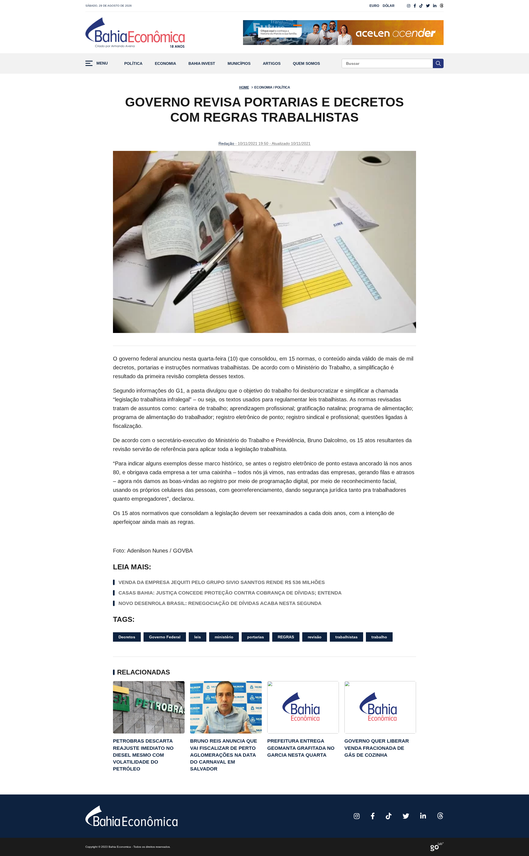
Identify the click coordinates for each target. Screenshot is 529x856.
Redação (226, 143)
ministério (224, 637)
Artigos (271, 64)
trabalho (379, 637)
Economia (165, 64)
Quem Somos (306, 64)
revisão (315, 637)
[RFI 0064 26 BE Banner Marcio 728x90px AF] (343, 32)
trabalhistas (346, 637)
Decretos (126, 637)
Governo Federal (164, 637)
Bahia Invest (201, 64)
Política (133, 64)
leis (197, 637)
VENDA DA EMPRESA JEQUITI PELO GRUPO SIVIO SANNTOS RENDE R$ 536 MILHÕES (221, 582)
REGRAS (286, 637)
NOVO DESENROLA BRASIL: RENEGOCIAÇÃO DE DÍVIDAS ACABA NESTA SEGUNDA (220, 603)
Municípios (239, 64)
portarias (255, 637)
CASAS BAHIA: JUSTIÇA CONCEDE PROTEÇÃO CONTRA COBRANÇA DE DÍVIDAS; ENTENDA (230, 592)
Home (244, 87)
